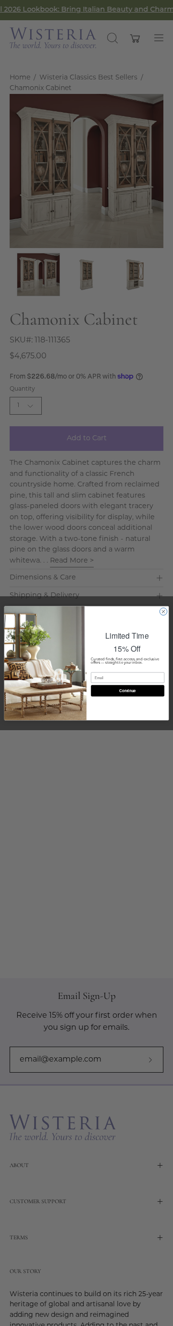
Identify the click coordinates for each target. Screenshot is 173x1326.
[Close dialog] (163, 611)
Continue (127, 690)
